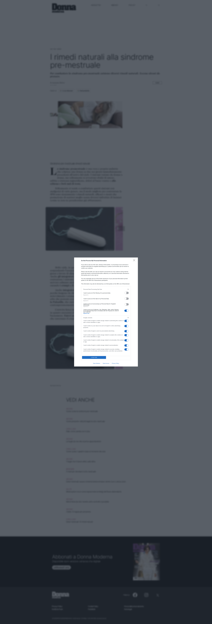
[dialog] (106, 312)
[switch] (126, 293)
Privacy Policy (115, 363)
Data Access (106, 363)
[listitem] (106, 289)
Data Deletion (96, 363)
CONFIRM (94, 357)
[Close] (134, 260)
